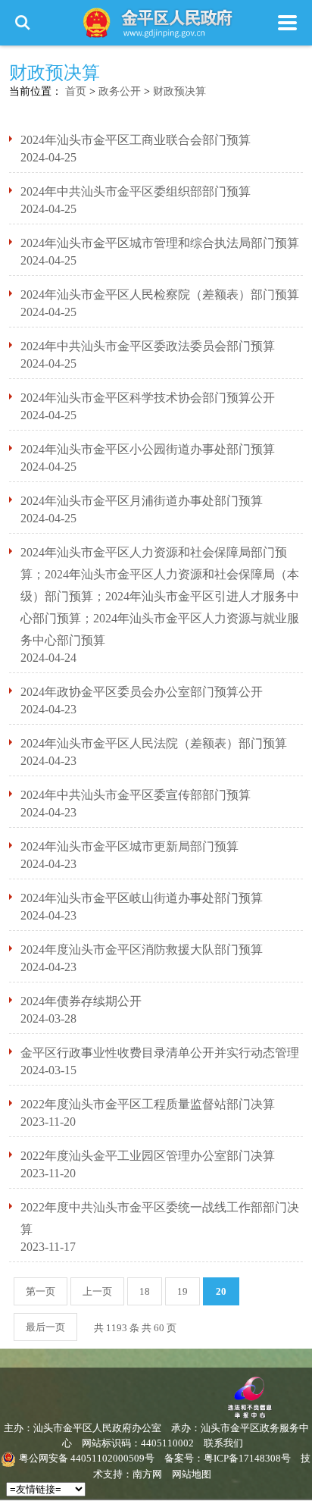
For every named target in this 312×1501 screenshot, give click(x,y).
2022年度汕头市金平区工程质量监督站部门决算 (147, 1104)
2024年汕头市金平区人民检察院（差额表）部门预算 (159, 294)
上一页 (97, 1291)
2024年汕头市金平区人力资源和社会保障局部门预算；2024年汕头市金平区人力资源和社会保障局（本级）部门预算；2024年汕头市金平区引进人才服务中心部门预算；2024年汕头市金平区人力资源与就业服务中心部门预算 (159, 596)
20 (221, 1291)
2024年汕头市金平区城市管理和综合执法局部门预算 (159, 243)
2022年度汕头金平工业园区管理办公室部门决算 (147, 1155)
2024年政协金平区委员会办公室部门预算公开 (141, 691)
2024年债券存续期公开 (81, 1001)
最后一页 (45, 1327)
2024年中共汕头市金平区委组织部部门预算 (135, 191)
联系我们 (223, 1443)
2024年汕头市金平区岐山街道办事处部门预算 (141, 898)
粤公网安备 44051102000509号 (86, 1458)
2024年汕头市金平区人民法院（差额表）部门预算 (153, 743)
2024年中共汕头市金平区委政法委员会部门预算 (147, 346)
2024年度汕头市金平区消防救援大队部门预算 (141, 949)
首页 (75, 91)
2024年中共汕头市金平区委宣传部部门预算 (135, 794)
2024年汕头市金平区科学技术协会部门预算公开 (147, 397)
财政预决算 (179, 91)
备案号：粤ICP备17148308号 (227, 1458)
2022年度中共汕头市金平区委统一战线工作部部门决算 (159, 1218)
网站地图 (191, 1474)
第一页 (40, 1291)
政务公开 (119, 91)
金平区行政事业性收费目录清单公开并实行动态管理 (159, 1052)
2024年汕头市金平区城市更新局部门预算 (129, 846)
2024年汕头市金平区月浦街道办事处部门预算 (141, 500)
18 (144, 1291)
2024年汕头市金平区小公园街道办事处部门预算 (147, 449)
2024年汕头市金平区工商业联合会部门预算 (135, 139)
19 (182, 1291)
